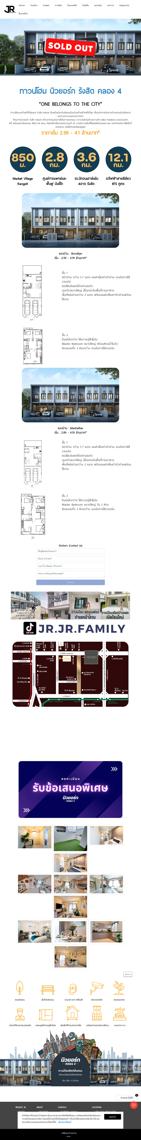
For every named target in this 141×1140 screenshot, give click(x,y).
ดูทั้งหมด (128, 974)
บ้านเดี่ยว (33, 5)
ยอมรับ (112, 1116)
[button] (10, 47)
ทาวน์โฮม (58, 5)
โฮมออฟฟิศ (72, 5)
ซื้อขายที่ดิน (23, 13)
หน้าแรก (22, 5)
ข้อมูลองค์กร (124, 5)
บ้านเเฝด (46, 5)
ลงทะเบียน (98, 5)
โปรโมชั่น (85, 5)
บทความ (110, 5)
